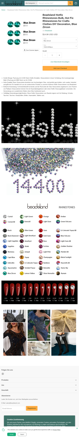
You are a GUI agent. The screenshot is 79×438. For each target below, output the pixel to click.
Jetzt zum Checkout (60, 68)
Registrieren (32, 408)
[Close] (77, 428)
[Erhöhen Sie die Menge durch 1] (59, 55)
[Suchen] (70, 3)
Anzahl (45, 51)
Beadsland (48, 30)
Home (3, 10)
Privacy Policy (56, 430)
